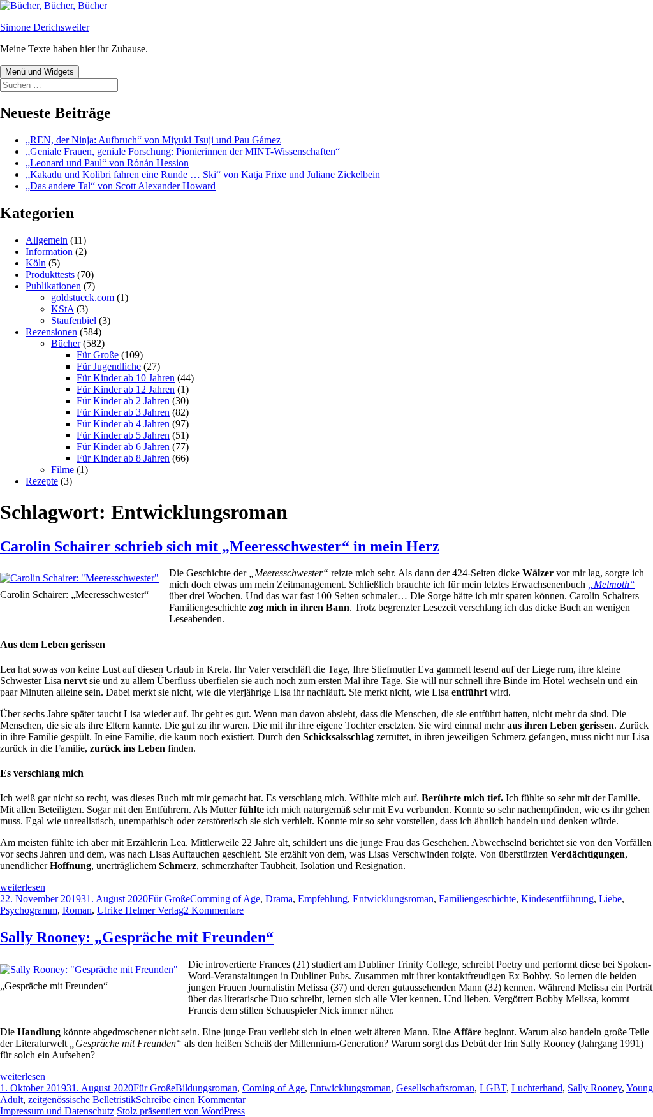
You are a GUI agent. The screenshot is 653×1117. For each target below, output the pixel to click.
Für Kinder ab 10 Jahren (126, 377)
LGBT (493, 1088)
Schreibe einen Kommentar (191, 1099)
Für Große (98, 354)
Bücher (65, 343)
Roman (77, 910)
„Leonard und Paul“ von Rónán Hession (107, 162)
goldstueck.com (82, 297)
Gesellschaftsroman (435, 1088)
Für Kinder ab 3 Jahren (123, 412)
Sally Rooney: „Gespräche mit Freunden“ (137, 937)
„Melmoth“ (611, 584)
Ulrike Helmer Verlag (140, 910)
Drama (279, 898)
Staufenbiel (73, 320)
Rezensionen (51, 331)
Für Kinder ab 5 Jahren (123, 435)
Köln (36, 263)
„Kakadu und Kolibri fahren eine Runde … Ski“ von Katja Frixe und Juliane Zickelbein (203, 174)
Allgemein (47, 240)
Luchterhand (536, 1088)
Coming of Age (273, 1088)
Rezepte (42, 481)
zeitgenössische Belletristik (82, 1099)
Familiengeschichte (477, 898)
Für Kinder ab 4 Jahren (123, 423)
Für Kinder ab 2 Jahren (123, 400)
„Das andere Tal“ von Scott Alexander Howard (121, 185)
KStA (62, 308)
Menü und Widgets (39, 72)
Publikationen (53, 286)
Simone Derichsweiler (44, 27)
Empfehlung (323, 898)
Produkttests (50, 274)
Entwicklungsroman (393, 898)
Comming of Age (225, 898)
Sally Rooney (595, 1088)
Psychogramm (28, 910)
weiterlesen (22, 887)
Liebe (610, 898)
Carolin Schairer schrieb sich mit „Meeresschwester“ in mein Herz (219, 546)
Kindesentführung (557, 898)
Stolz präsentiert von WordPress (181, 1111)
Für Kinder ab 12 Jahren (126, 389)
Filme (62, 469)
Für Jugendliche (109, 366)
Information (49, 251)
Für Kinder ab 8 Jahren (123, 458)
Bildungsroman (206, 1088)
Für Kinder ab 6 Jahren (123, 446)
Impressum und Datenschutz (57, 1111)
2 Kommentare (214, 910)
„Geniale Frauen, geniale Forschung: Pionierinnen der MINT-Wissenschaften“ (183, 151)
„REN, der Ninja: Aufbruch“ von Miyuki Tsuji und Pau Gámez (153, 140)
